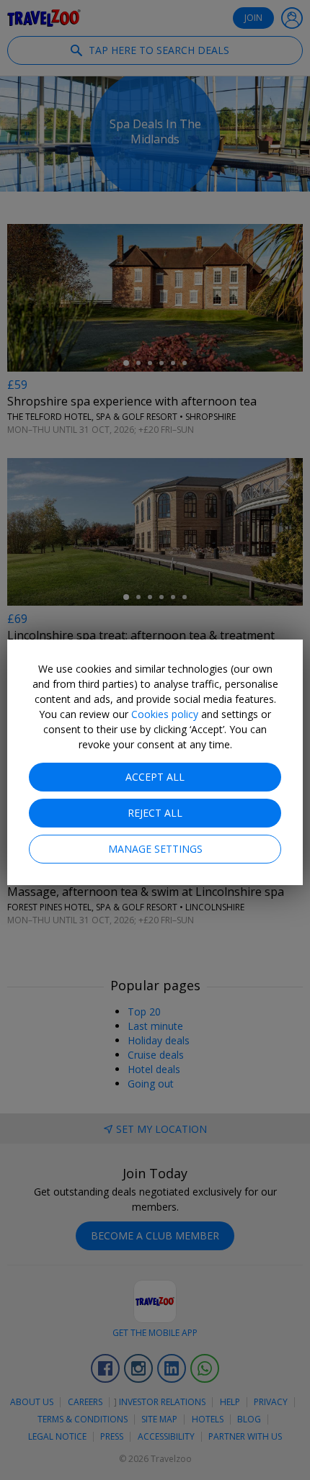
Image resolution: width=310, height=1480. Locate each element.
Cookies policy (164, 714)
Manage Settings (155, 849)
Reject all (155, 813)
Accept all (155, 777)
